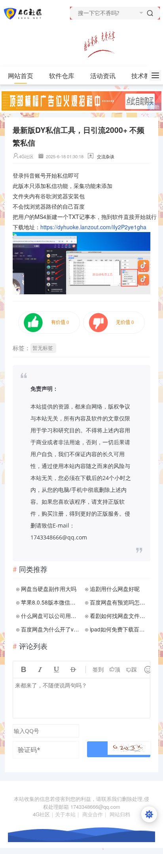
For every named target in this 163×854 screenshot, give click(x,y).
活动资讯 (103, 75)
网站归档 (120, 814)
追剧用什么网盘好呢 (115, 589)
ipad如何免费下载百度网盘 (119, 629)
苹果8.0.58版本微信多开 (50, 602)
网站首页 (20, 75)
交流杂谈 (105, 156)
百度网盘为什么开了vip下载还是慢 (50, 629)
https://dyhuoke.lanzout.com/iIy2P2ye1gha (93, 227)
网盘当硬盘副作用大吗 (48, 589)
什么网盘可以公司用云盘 (50, 616)
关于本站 (65, 814)
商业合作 (92, 814)
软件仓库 (61, 75)
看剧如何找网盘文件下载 (119, 616)
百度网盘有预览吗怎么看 (119, 602)
